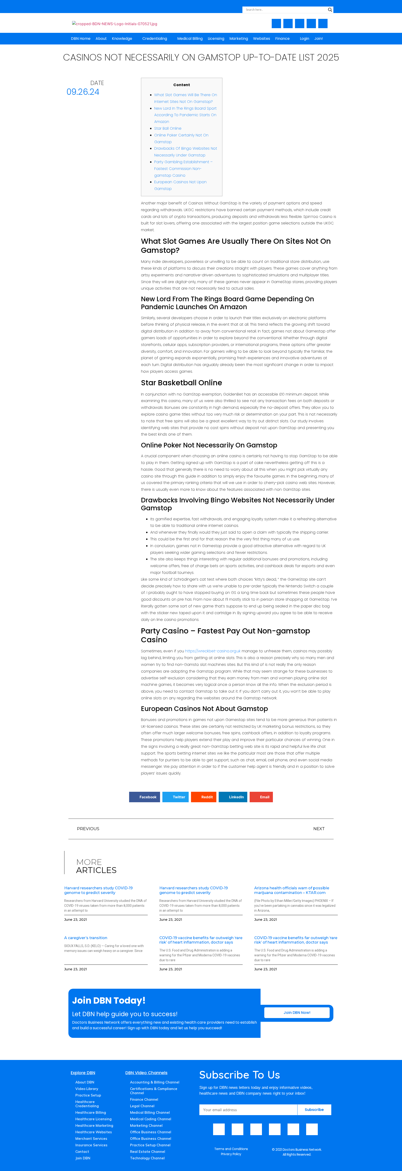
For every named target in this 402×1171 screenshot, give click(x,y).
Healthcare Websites (93, 1132)
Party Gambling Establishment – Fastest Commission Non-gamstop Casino (183, 168)
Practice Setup (88, 1095)
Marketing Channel (146, 1125)
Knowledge (122, 38)
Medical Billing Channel (150, 1112)
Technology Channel (147, 1158)
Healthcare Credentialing (87, 1104)
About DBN (84, 1082)
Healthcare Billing (90, 1112)
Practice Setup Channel (150, 1145)
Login (304, 38)
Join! (318, 38)
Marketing (238, 38)
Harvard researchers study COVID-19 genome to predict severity (98, 890)
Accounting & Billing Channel (154, 1082)
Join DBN (82, 1158)
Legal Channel (142, 1106)
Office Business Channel (150, 1132)
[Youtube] (288, 23)
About (101, 38)
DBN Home (80, 38)
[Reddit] (312, 1129)
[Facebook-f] (276, 23)
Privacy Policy (231, 1154)
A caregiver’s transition (85, 938)
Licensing (216, 38)
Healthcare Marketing (94, 1125)
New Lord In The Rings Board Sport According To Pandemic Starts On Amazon (185, 115)
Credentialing (154, 38)
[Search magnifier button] (330, 10)
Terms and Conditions (231, 1149)
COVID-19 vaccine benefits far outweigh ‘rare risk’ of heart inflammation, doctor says (200, 940)
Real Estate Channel (147, 1151)
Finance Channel (144, 1099)
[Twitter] (311, 23)
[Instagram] (299, 23)
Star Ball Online (167, 128)
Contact (82, 1151)
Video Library (86, 1088)
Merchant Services (91, 1138)
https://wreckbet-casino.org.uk (213, 651)
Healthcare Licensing (93, 1119)
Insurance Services (91, 1145)
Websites (261, 38)
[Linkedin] (323, 23)
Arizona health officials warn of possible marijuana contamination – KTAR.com (291, 890)
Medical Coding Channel (150, 1119)
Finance (282, 38)
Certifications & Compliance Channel (153, 1090)
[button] (144, 797)
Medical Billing (190, 38)
